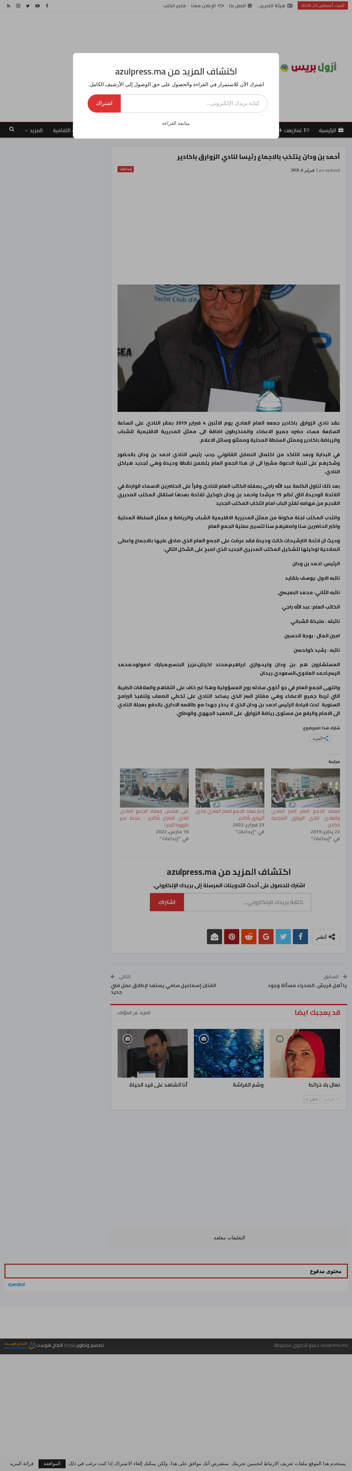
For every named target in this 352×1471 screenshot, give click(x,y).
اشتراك (104, 103)
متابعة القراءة (176, 123)
